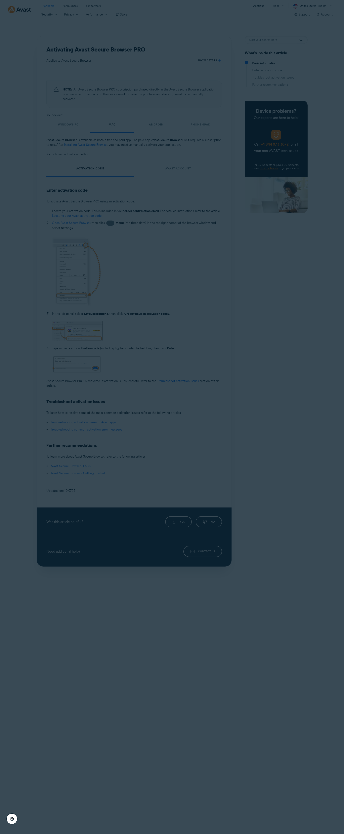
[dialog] (172, 417)
